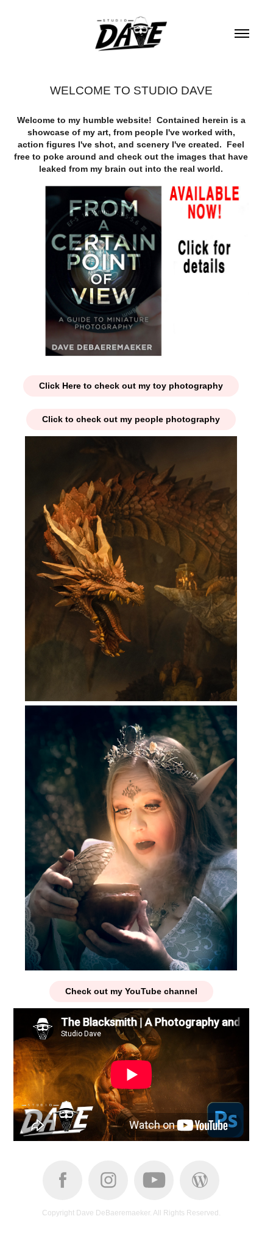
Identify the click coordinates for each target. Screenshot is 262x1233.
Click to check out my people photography (131, 419)
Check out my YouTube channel (131, 991)
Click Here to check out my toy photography (131, 385)
